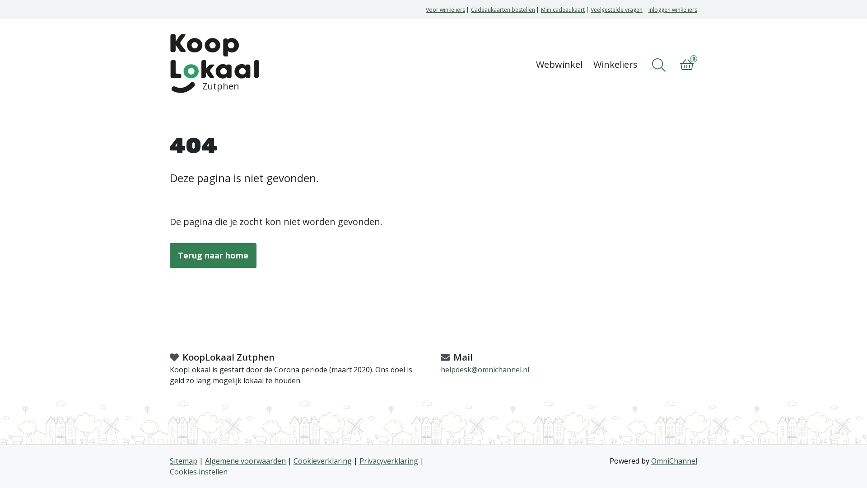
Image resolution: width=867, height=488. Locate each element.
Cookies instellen (199, 472)
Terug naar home (213, 255)
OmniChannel (674, 461)
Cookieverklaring (323, 461)
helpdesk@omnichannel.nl (485, 370)
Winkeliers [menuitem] (615, 64)
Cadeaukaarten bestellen (503, 10)
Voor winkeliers (445, 10)
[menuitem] (660, 65)
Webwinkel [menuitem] (559, 64)
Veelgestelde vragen (617, 10)
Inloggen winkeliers (672, 10)
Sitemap (183, 461)
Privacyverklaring (388, 461)
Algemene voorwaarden (245, 461)
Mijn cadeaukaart (563, 10)
